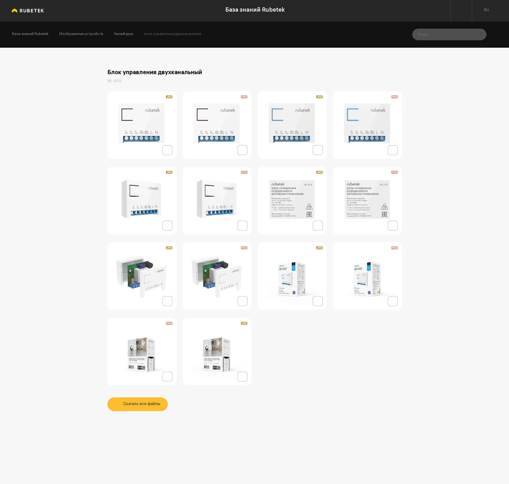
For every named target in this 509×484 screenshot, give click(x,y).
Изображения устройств (81, 34)
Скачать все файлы (141, 404)
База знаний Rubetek (255, 10)
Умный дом (123, 34)
